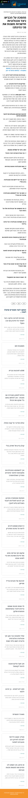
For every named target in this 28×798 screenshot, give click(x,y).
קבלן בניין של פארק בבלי (15, 445)
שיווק (13, 303)
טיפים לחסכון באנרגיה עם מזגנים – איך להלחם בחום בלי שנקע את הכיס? (14, 397)
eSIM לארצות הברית (16, 370)
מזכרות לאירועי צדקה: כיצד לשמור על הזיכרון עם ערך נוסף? (14, 320)
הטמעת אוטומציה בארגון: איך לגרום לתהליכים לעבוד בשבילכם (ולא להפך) (14, 500)
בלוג (24, 303)
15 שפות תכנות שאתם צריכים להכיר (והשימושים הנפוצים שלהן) (15, 608)
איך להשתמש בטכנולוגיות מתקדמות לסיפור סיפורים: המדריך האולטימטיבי (14, 472)
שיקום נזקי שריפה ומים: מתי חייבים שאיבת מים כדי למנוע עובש (14, 555)
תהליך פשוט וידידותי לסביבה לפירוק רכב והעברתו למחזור (16, 739)
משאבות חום (19, 346)
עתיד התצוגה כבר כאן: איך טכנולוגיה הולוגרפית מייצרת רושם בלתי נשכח (14, 638)
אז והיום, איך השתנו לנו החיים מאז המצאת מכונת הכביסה (15, 767)
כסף (19, 303)
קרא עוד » (22, 334)
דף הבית (24, 12)
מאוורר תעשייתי (18, 714)
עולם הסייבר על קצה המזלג (14, 423)
